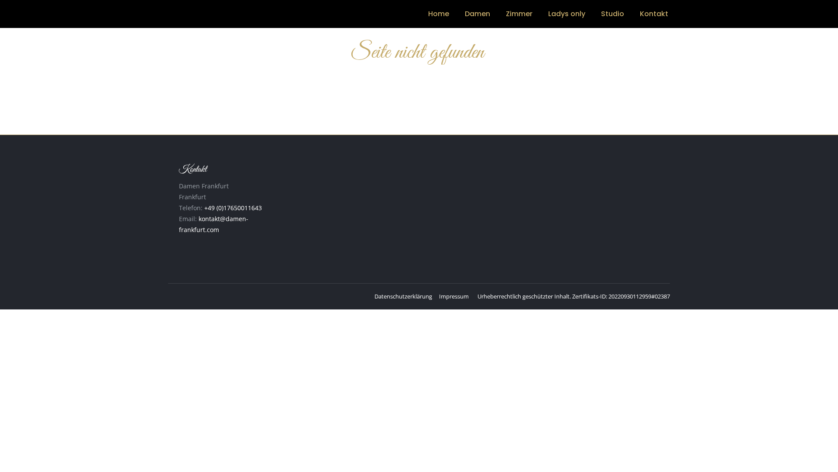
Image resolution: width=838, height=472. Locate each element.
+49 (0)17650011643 (233, 208)
